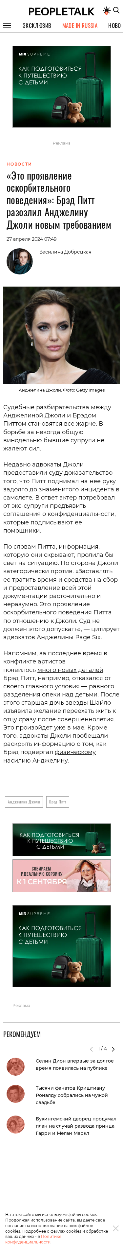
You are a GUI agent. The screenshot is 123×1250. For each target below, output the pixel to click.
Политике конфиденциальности (33, 1239)
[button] (113, 1049)
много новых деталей (70, 670)
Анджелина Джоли (24, 801)
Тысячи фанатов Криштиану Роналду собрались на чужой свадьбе (72, 1095)
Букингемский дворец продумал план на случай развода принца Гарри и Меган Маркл (76, 1126)
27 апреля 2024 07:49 (32, 239)
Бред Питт (57, 801)
